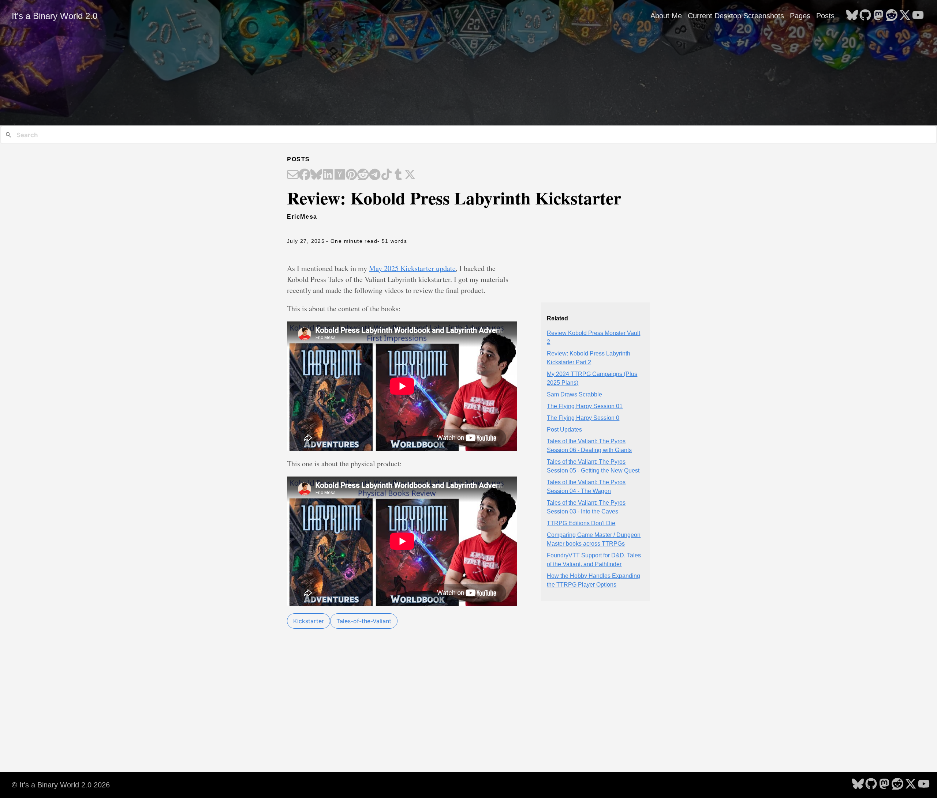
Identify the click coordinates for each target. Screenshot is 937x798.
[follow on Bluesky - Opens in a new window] (852, 15)
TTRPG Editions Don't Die (581, 523)
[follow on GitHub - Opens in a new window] (865, 15)
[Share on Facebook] (304, 175)
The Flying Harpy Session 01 (585, 406)
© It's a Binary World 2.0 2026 (61, 785)
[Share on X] (410, 175)
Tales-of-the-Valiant (363, 621)
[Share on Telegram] (375, 175)
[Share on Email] (293, 175)
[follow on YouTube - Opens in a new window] (918, 15)
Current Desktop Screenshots (736, 16)
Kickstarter (308, 621)
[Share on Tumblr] (398, 175)
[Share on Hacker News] (340, 175)
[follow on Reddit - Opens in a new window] (891, 15)
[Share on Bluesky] (316, 175)
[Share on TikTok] (386, 175)
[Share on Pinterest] (351, 175)
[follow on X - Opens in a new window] (905, 15)
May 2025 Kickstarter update (412, 268)
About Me (666, 16)
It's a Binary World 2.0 (54, 16)
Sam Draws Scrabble (574, 394)
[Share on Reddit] (363, 175)
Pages (800, 16)
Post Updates (564, 429)
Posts (825, 16)
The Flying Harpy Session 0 (583, 418)
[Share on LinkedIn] (328, 175)
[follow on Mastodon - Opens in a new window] (878, 15)
